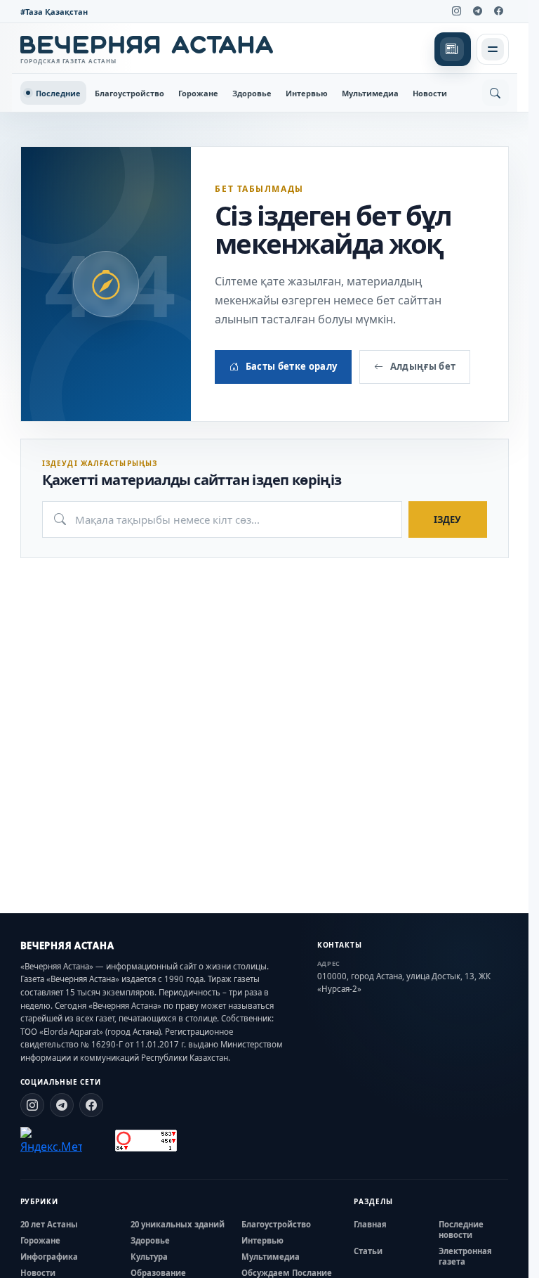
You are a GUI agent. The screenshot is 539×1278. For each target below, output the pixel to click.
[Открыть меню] (493, 49)
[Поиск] (495, 92)
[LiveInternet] (98, 1140)
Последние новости (461, 1229)
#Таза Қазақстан (54, 11)
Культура (149, 1256)
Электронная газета (465, 1256)
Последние (58, 93)
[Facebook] (499, 11)
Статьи (368, 1251)
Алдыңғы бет (423, 366)
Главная (370, 1224)
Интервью (307, 93)
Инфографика (49, 1256)
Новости (430, 93)
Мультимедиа (370, 93)
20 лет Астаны (49, 1224)
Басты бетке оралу (292, 366)
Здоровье (252, 93)
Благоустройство (129, 93)
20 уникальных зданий (178, 1224)
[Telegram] (478, 11)
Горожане (198, 93)
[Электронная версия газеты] (452, 49)
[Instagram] (457, 11)
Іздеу (447, 519)
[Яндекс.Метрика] (51, 1141)
